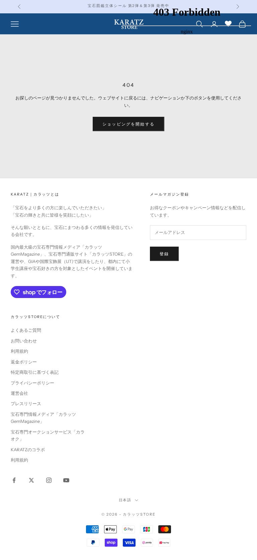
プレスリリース (26, 403)
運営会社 (19, 393)
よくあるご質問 (26, 330)
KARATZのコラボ (28, 449)
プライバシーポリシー (32, 382)
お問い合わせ (24, 340)
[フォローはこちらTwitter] (31, 480)
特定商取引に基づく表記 (35, 372)
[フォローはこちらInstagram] (49, 480)
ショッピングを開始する (128, 123)
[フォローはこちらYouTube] (66, 480)
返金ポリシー (24, 361)
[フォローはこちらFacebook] (14, 480)
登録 (164, 253)
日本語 (125, 500)
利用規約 (19, 351)
